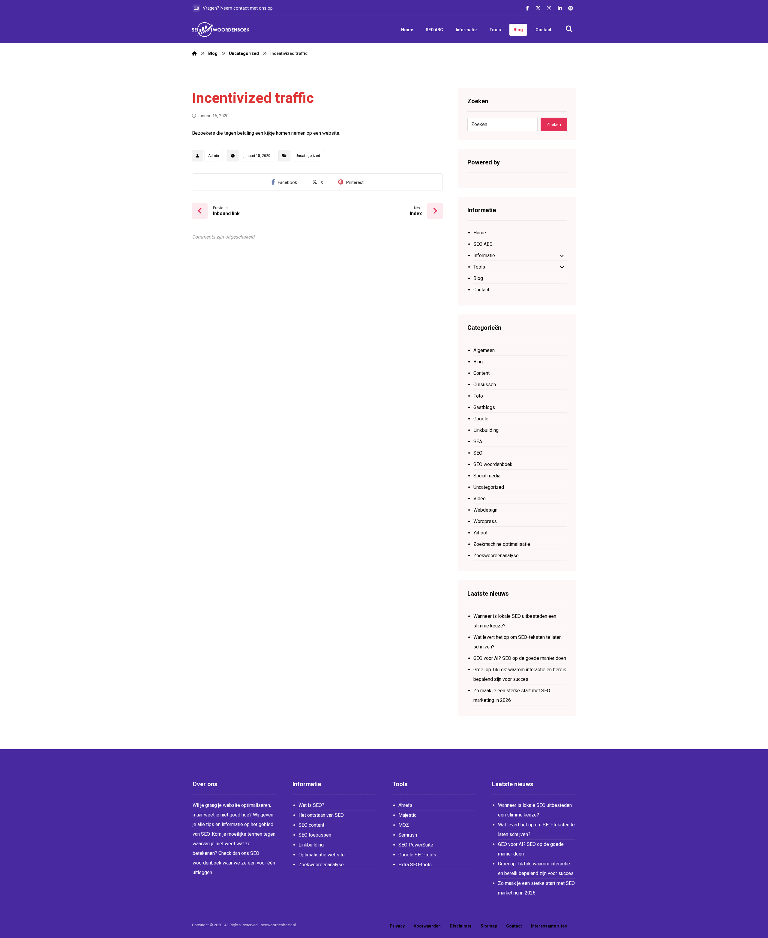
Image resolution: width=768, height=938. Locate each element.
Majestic (407, 815)
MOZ (403, 825)
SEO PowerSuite (415, 845)
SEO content (311, 825)
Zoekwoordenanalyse (496, 555)
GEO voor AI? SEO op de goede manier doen (519, 658)
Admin (213, 156)
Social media (486, 476)
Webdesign (485, 510)
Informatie (484, 255)
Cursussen (484, 384)
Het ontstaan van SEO (321, 815)
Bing (478, 362)
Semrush (407, 835)
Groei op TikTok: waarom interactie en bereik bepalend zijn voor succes (519, 674)
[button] (527, 8)
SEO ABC (483, 244)
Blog (478, 278)
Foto (478, 396)
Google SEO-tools (417, 855)
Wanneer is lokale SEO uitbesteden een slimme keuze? (514, 621)
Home (479, 233)
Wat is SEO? (311, 805)
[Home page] (194, 53)
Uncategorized (308, 156)
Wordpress (485, 521)
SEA (477, 441)
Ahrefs (405, 805)
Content (481, 373)
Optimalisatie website (321, 855)
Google (480, 419)
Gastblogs (484, 407)
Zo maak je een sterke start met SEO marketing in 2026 (511, 695)
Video (479, 498)
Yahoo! (480, 533)
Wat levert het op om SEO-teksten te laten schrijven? (517, 642)
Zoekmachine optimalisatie (501, 544)
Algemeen (484, 350)
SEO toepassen (314, 835)
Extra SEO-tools (415, 864)
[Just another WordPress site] (222, 29)
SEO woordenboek (492, 464)
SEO (477, 453)
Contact (481, 290)
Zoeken (554, 124)
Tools (479, 267)
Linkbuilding (486, 430)
